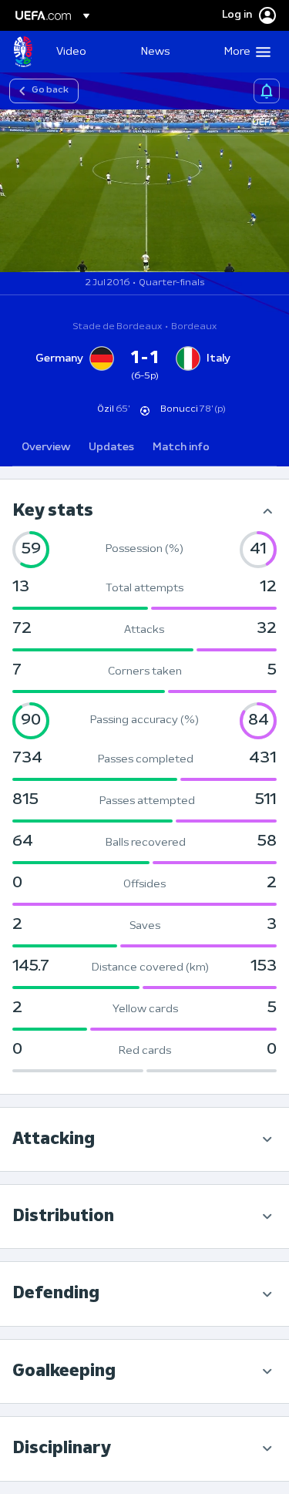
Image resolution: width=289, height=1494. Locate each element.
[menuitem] (85, 51)
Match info (181, 447)
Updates (111, 447)
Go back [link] (50, 90)
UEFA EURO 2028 (23, 51)
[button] (244, 51)
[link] (71, 51)
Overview (46, 447)
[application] (144, 190)
